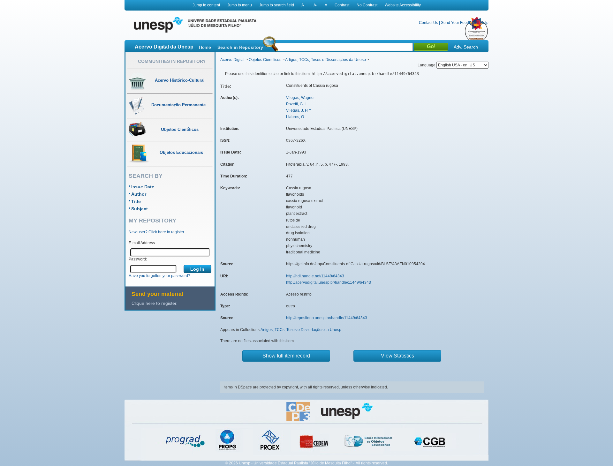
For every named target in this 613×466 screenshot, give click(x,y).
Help (484, 22)
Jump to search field (276, 5)
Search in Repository (240, 47)
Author (138, 194)
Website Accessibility (403, 5)
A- (315, 5)
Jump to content (206, 5)
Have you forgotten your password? (159, 276)
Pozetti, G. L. (297, 104)
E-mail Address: (142, 243)
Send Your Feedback (459, 22)
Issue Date (142, 186)
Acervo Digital (232, 59)
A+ (303, 5)
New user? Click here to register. (157, 232)
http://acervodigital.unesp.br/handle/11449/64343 (328, 282)
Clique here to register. (155, 303)
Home (205, 47)
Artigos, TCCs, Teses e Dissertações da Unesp (325, 59)
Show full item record (286, 355)
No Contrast (367, 5)
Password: (138, 259)
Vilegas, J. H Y (298, 110)
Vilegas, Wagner (300, 97)
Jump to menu (239, 5)
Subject (139, 208)
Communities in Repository (172, 61)
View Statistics (397, 355)
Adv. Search (466, 46)
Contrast (342, 5)
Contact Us (428, 22)
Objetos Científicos (265, 59)
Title (136, 201)
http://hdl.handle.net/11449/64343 (315, 276)
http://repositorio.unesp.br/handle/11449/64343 (326, 318)
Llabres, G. (295, 117)
